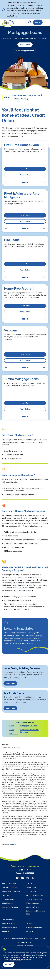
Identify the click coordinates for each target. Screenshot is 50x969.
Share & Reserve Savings (11, 891)
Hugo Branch (31, 891)
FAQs (11, 730)
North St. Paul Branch (34, 899)
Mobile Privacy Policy (40, 938)
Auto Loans (6, 895)
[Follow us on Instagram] (28, 878)
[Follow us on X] (33, 878)
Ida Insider (29, 931)
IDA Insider (13, 734)
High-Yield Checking (9, 887)
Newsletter (6, 931)
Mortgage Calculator (28, 726)
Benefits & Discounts (9, 927)
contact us (11, 16)
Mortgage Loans (8, 899)
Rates (11, 726)
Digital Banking (7, 903)
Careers (29, 923)
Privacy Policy (15, 960)
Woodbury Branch (32, 907)
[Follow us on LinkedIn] (22, 878)
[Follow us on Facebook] (17, 878)
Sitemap (6, 938)
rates (9, 133)
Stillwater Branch (32, 903)
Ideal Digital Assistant (10, 907)
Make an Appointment (25, 51)
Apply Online (25, 45)
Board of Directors (9, 923)
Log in (37, 22)
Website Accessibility (16, 938)
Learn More (25, 169)
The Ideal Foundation (34, 927)
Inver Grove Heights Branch (36, 895)
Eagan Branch (31, 887)
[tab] (24, 182)
